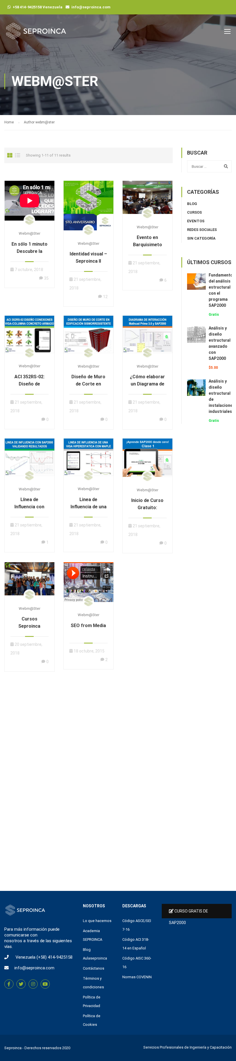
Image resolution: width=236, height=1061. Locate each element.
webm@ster (29, 233)
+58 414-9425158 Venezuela (37, 7)
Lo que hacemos (97, 921)
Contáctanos (93, 968)
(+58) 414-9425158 (55, 957)
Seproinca (13, 1048)
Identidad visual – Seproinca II (88, 257)
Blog (192, 204)
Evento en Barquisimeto (147, 241)
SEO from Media (88, 625)
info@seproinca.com (91, 7)
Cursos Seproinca (29, 622)
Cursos (194, 212)
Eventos (195, 221)
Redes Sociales (202, 229)
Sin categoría (201, 238)
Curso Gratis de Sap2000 (188, 913)
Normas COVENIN (137, 977)
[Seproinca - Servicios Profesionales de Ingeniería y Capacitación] (36, 34)
